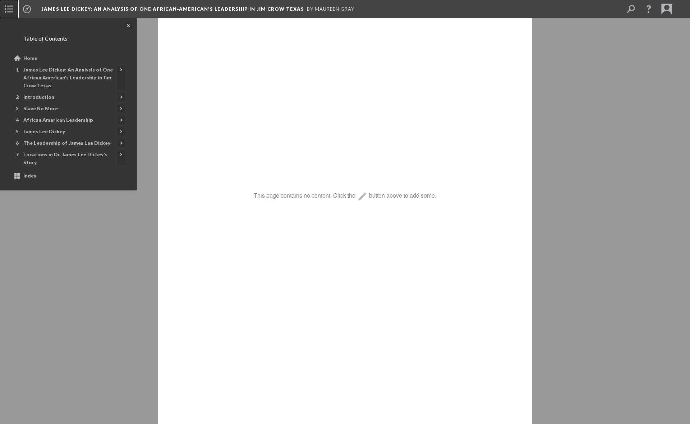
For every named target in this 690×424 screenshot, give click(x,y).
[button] (649, 9)
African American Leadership (58, 120)
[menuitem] (9, 9)
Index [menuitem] (30, 176)
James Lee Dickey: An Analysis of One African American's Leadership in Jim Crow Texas (68, 77)
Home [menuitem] (30, 58)
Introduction (38, 97)
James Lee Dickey (44, 131)
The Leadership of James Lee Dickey (66, 143)
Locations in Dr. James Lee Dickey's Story (65, 158)
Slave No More (40, 108)
